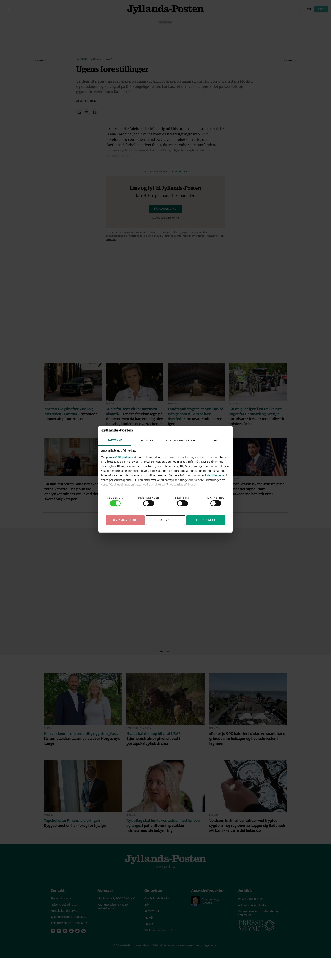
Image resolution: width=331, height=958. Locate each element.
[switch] (148, 503)
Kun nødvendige (125, 520)
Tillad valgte (165, 520)
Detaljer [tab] (147, 440)
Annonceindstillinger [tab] (181, 440)
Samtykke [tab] (115, 440)
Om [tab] (216, 440)
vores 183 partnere (121, 457)
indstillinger (213, 475)
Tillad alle (206, 520)
